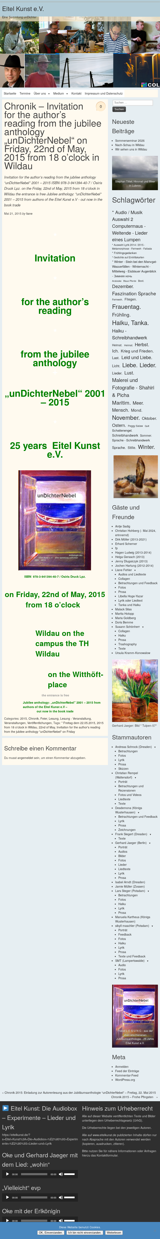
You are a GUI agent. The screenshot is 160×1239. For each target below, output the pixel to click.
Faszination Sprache (134, 293)
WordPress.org (125, 1080)
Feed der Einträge (127, 1071)
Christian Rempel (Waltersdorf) (126, 775)
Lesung (54, 718)
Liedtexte (124, 799)
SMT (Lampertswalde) (130, 960)
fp (116, 548)
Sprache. (119, 447)
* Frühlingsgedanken (124, 253)
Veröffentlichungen (39, 723)
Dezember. (123, 286)
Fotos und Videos (129, 795)
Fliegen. (131, 299)
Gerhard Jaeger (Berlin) (131, 843)
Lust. (129, 372)
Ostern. (119, 425)
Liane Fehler (123, 570)
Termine (25, 93)
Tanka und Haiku (129, 605)
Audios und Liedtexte (132, 574)
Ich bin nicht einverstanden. (84, 1232)
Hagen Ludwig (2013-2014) (133, 552)
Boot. (141, 280)
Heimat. (117, 345)
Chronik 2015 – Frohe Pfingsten (132, 1097)
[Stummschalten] (61, 1174)
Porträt (122, 782)
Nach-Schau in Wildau (129, 145)
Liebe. (130, 365)
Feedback (124, 934)
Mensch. (120, 409)
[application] (40, 1174)
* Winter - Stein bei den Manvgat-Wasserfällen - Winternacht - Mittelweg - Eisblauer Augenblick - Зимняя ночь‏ (134, 268)
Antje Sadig (122, 526)
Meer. (138, 402)
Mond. (136, 410)
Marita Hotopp (124, 613)
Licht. (116, 365)
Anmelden (122, 1066)
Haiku (122, 635)
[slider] (70, 1173)
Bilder (122, 856)
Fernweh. (117, 299)
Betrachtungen (128, 751)
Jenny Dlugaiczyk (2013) (131, 561)
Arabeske (116, 280)
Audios (122, 851)
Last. (116, 357)
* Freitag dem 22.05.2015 (78, 723)
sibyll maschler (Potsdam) (132, 926)
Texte (122, 648)
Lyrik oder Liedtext (130, 600)
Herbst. (142, 344)
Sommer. (146, 435)
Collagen (124, 578)
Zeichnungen (127, 830)
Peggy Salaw (135, 425)
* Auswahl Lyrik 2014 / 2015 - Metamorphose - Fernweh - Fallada (132, 246)
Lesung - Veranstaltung (75, 718)
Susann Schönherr (127, 626)
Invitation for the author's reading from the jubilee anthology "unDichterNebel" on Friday (52, 729)
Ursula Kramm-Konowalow (132, 653)
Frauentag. (126, 306)
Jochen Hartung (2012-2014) (134, 565)
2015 (23, 718)
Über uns (40, 93)
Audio (122, 965)
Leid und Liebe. (136, 357)
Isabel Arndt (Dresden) (130, 882)
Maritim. (121, 402)
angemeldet (25, 758)
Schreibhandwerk (125, 435)
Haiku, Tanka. (130, 322)
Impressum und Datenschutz (104, 93)
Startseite (10, 93)
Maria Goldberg (125, 618)
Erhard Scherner (126, 544)
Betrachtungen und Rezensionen (131, 788)
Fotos (122, 587)
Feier (43, 718)
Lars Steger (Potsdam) (130, 891)
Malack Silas (123, 609)
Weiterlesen (114, 1232)
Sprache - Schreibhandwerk (131, 440)
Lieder (122, 864)
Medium (58, 93)
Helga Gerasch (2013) (130, 557)
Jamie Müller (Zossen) (130, 886)
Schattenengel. (122, 430)
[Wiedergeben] (7, 1174)
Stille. (132, 447)
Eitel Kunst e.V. (23, 8)
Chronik (34, 718)
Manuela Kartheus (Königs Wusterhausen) (132, 919)
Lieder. (148, 365)
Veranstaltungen (15, 723)
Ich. (115, 351)
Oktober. (149, 418)
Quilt (147, 425)
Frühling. (121, 314)
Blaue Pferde (129, 280)
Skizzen (123, 768)
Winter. (146, 447)
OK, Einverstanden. (51, 1232)
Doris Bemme (124, 622)
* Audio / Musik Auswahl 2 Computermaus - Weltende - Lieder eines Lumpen (130, 226)
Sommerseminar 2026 (130, 140)
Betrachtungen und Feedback (138, 583)
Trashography (127, 644)
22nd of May (47, 727)
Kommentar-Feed (126, 1075)
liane (29, 213)
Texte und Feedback (131, 956)
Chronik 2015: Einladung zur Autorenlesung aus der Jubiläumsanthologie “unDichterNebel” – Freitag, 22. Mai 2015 (80, 1092)
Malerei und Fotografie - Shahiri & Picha (133, 387)
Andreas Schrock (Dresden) (133, 747)
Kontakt (76, 93)
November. (126, 417)
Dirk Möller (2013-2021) (131, 539)
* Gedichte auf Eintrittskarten (128, 257)
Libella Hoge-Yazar (130, 596)
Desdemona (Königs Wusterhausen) (128, 810)
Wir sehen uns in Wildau (131, 149)
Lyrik (121, 760)
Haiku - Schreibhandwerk (129, 334)
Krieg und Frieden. (137, 350)
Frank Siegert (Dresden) (131, 834)
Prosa (122, 592)
